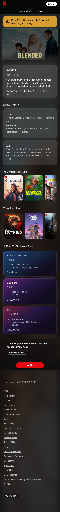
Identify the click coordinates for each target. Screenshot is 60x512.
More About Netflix (17, 352)
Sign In (51, 4)
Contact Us (9, 460)
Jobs (6, 419)
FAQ (6, 391)
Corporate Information (13, 456)
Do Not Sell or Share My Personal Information (24, 479)
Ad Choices (9, 484)
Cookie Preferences (12, 451)
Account (7, 400)
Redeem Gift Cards (12, 428)
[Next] (55, 187)
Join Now (30, 365)
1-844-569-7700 (28, 382)
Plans (39, 10)
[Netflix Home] (13, 4)
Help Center (9, 395)
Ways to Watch (10, 437)
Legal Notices (10, 470)
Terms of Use (10, 442)
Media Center (10, 409)
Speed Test (9, 465)
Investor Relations (12, 414)
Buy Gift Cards (10, 432)
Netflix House (10, 405)
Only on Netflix (10, 474)
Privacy (7, 446)
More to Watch (24, 10)
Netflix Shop (9, 423)
